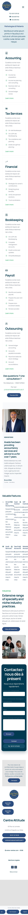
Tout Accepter (13, 911)
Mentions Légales (14, 860)
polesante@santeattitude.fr (14, 390)
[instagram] (15, 867)
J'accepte (14, 780)
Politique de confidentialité (13, 776)
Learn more (9, 98)
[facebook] (12, 867)
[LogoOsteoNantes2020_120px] (6, 2)
